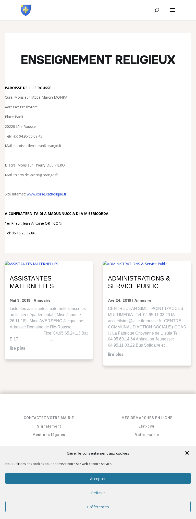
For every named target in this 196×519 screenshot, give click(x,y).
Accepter (98, 478)
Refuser (98, 492)
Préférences (98, 506)
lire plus (17, 348)
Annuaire (42, 301)
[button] (188, 453)
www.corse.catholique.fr (46, 194)
